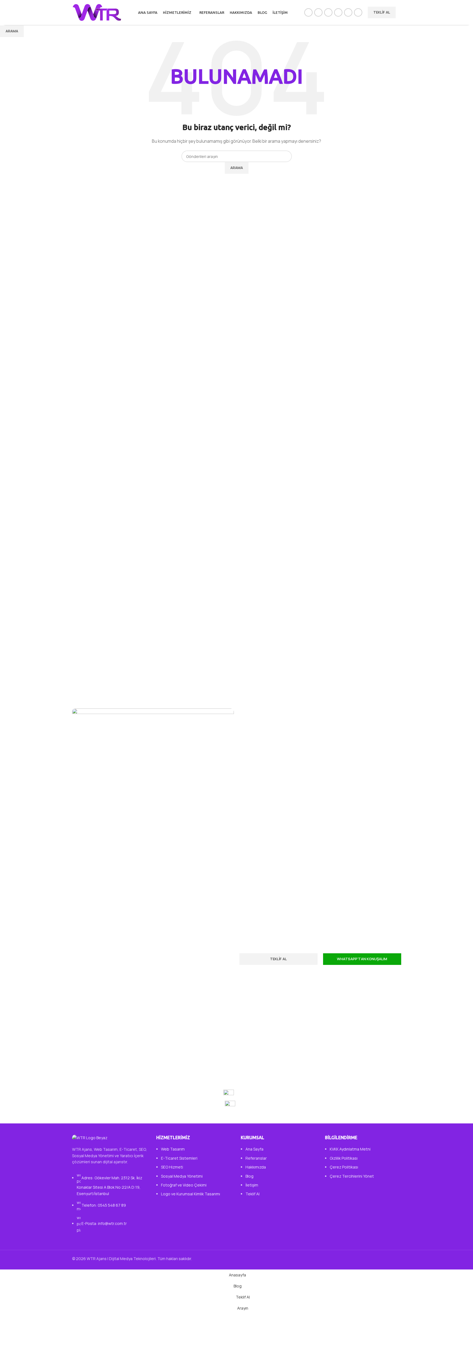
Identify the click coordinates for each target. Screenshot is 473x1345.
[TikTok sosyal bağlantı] (358, 12)
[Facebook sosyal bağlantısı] (308, 12)
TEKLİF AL (381, 12)
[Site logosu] (97, 12)
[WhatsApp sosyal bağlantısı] (348, 12)
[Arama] (401, 12)
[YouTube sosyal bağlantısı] (338, 12)
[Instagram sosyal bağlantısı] (328, 12)
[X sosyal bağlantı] (318, 12)
